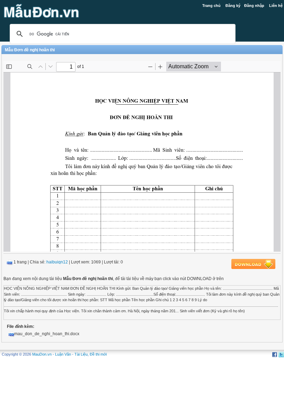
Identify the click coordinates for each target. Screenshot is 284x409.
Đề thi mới (98, 354)
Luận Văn (63, 354)
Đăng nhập (254, 5)
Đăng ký (232, 5)
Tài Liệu (81, 354)
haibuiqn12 (57, 262)
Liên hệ (276, 5)
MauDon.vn (42, 354)
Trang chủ (211, 5)
